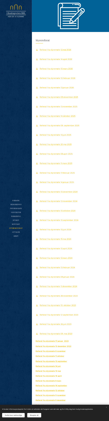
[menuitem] (16, 200)
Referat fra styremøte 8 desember (51, 400)
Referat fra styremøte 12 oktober (50, 390)
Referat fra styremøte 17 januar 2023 (52, 341)
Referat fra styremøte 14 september (51, 386)
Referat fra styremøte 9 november (51, 395)
